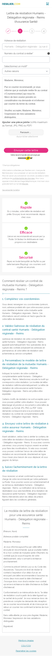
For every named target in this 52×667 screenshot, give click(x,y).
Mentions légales (26, 640)
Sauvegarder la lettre (11, 190)
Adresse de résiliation (15, 40)
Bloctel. (25, 184)
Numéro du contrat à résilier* (18, 53)
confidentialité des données (23, 178)
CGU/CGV (26, 646)
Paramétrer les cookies (26, 651)
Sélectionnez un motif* (15, 66)
